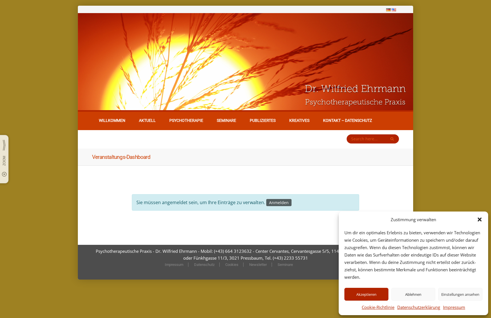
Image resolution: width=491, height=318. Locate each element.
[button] (479, 219)
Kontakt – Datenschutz (347, 120)
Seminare (226, 120)
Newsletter (258, 264)
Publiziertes (263, 120)
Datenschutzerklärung (418, 307)
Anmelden (279, 202)
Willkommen (112, 120)
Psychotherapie (186, 120)
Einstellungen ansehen (460, 294)
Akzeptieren (366, 294)
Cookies (231, 264)
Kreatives (299, 120)
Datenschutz (204, 264)
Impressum (454, 307)
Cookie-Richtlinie (378, 307)
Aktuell (147, 120)
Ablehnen (413, 294)
